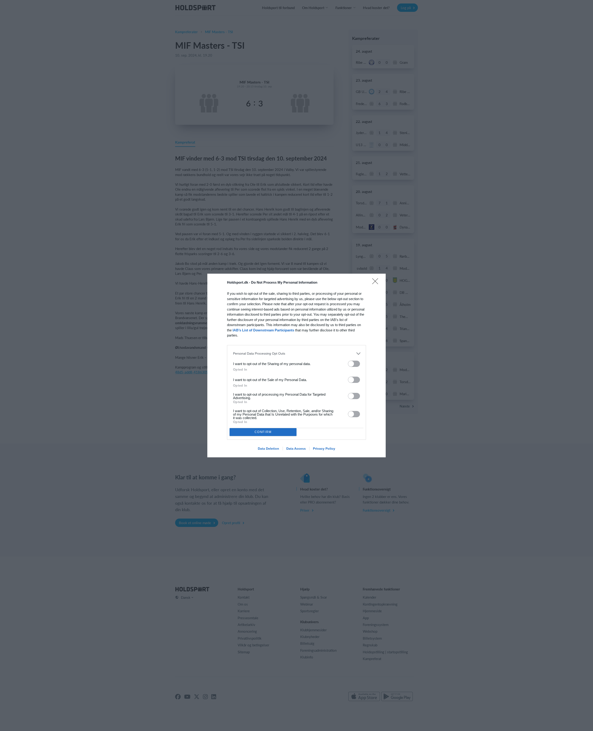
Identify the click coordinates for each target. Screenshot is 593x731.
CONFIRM (263, 432)
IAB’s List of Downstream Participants (263, 330)
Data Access (296, 448)
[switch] (354, 364)
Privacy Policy (324, 448)
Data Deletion (268, 448)
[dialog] (296, 365)
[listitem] (296, 353)
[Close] (376, 282)
